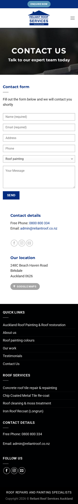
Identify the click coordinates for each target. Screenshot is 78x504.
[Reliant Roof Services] (39, 18)
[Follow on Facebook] (14, 243)
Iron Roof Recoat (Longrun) (23, 411)
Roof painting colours (18, 340)
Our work (9, 348)
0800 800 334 (39, 223)
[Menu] (72, 18)
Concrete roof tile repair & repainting (30, 388)
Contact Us (11, 364)
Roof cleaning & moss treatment (27, 403)
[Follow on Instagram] (21, 243)
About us (9, 333)
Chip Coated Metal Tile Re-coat (26, 395)
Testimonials (12, 356)
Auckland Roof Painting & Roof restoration (34, 325)
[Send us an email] (29, 243)
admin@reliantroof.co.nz (38, 228)
